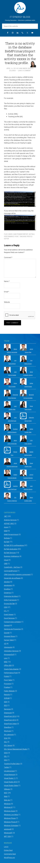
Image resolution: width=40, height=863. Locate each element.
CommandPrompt (10, 571)
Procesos (7, 684)
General (7, 625)
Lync (5, 658)
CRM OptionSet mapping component (17, 574)
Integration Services (11, 651)
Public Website (9, 691)
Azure (6, 527)
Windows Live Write (11, 815)
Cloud (6, 560)
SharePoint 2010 (10, 716)
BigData (7, 538)
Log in (6, 847)
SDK (5, 702)
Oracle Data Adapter (11, 669)
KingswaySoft (9, 655)
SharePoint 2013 (10, 720)
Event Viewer (8, 614)
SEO (5, 705)
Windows (7, 804)
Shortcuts (7, 731)
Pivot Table (8, 680)
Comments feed (10, 854)
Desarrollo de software (12, 578)
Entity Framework (10, 600)
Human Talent (9, 640)
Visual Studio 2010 (10, 782)
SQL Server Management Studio (15, 749)
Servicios (7, 709)
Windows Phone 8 (10, 822)
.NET (5, 516)
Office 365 (8, 665)
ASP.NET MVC (9, 524)
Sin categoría (9, 735)
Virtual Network (9, 775)
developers (8, 585)
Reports (7, 695)
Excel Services (9, 618)
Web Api (7, 800)
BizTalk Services (10, 553)
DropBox (7, 589)
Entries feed (8, 850)
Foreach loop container (12, 622)
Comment (8, 257)
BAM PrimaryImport (20, 234)
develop (7, 582)
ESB (5, 607)
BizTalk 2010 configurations (14, 545)
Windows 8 (8, 807)
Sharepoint (8, 713)
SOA (5, 738)
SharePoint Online (10, 724)
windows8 (7, 829)
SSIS (6, 753)
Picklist (6, 676)
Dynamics (7, 593)
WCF (5, 793)
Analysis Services (10, 520)
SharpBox (7, 727)
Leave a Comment (24, 70)
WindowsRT (8, 833)
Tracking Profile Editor (12, 764)
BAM (5, 531)
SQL (5, 742)
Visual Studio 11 (9, 778)
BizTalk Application (10, 549)
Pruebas (7, 687)
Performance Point (11, 236)
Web (5, 796)
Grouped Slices (9, 636)
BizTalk (32, 234)
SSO (5, 760)
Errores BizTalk (9, 604)
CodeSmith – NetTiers (12, 567)
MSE (5, 662)
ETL (5, 611)
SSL (5, 756)
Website (7, 302)
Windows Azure (9, 811)
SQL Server (8, 745)
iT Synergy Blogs (20, 17)
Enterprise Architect (11, 596)
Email (6, 292)
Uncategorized (9, 771)
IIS (5, 644)
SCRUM (6, 698)
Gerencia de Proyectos (12, 629)
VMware (7, 789)
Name (7, 281)
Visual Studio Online (11, 785)
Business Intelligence (11, 556)
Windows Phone (10, 818)
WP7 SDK (7, 836)
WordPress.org (9, 858)
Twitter (6, 767)
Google (6, 633)
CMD (5, 564)
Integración (8, 647)
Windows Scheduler (11, 826)
